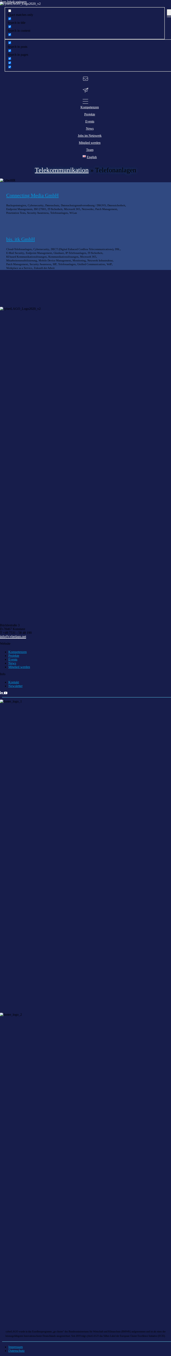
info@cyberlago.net (13, 636)
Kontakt (13, 682)
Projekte (13, 655)
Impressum (15, 1347)
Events (12, 659)
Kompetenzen (17, 652)
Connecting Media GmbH (32, 195)
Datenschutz (16, 1350)
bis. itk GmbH (20, 239)
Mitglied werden (19, 667)
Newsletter (15, 686)
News (12, 663)
